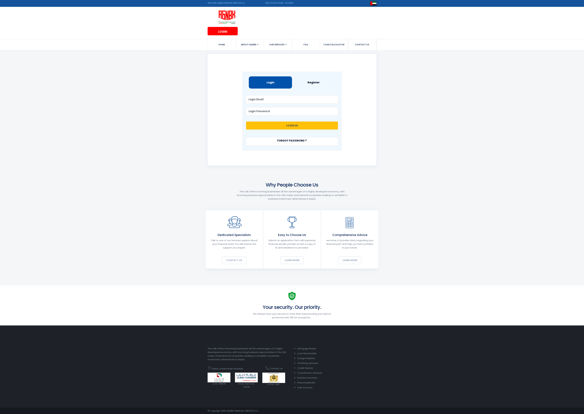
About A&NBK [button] (249, 44)
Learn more (292, 260)
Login (222, 32)
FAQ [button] (306, 44)
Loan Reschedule (306, 353)
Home (222, 44)
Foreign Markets (306, 358)
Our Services (277, 44)
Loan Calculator (333, 44)
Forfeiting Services (307, 363)
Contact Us (234, 260)
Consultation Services (309, 372)
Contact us (362, 44)
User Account (305, 387)
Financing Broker (306, 382)
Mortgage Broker (306, 348)
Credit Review (305, 368)
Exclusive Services (307, 377)
